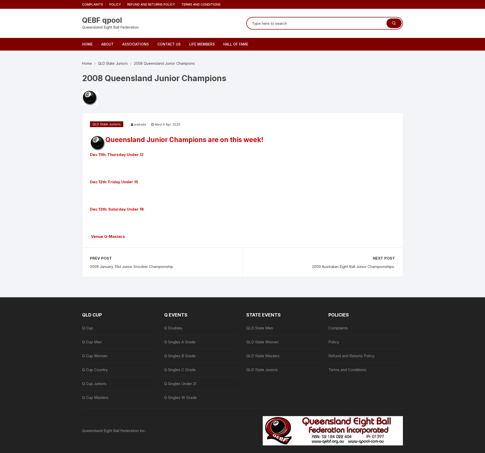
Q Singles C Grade (180, 369)
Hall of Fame (235, 44)
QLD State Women (262, 341)
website (140, 124)
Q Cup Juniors (94, 383)
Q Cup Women (94, 355)
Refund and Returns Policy (151, 4)
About (107, 44)
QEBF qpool (102, 20)
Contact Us (169, 44)
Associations (135, 44)
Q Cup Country (95, 369)
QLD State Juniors (106, 124)
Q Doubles (173, 328)
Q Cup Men (92, 341)
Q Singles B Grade (180, 355)
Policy (115, 4)
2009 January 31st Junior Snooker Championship (131, 266)
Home (87, 44)
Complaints (92, 4)
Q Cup (87, 328)
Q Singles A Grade (180, 341)
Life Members (202, 44)
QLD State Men (259, 328)
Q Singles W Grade (180, 397)
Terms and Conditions (201, 4)
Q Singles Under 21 (180, 383)
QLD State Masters (263, 355)
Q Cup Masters (95, 397)
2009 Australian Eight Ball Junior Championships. (353, 266)
